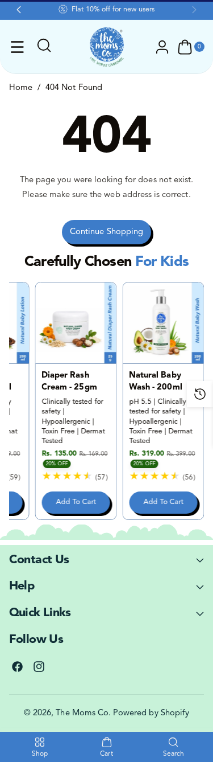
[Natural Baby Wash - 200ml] (163, 322)
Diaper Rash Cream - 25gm (69, 381)
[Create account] (162, 47)
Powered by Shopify (151, 713)
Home (20, 88)
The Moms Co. (83, 713)
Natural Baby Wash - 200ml (155, 381)
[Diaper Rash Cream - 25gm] (76, 322)
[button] (18, 47)
